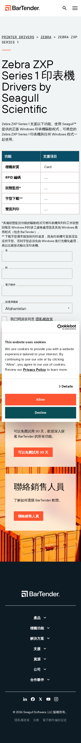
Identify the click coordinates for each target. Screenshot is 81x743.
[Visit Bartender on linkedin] (25, 699)
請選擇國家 (11, 301)
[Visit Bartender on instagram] (56, 699)
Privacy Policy (34, 369)
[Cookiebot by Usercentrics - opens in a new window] (57, 327)
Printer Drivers (18, 37)
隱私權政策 (44, 319)
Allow (40, 399)
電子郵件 (10, 284)
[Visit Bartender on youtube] (48, 699)
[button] (40, 618)
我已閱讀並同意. (33, 319)
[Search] (64, 8)
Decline (40, 412)
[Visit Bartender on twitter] (40, 699)
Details (67, 386)
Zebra (46, 37)
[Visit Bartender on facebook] (33, 699)
